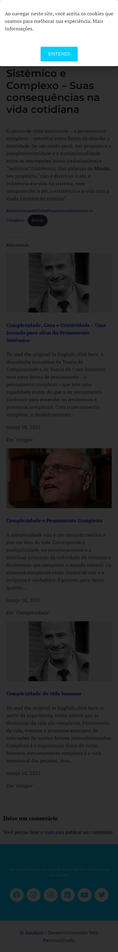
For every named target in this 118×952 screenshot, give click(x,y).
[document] (59, 476)
